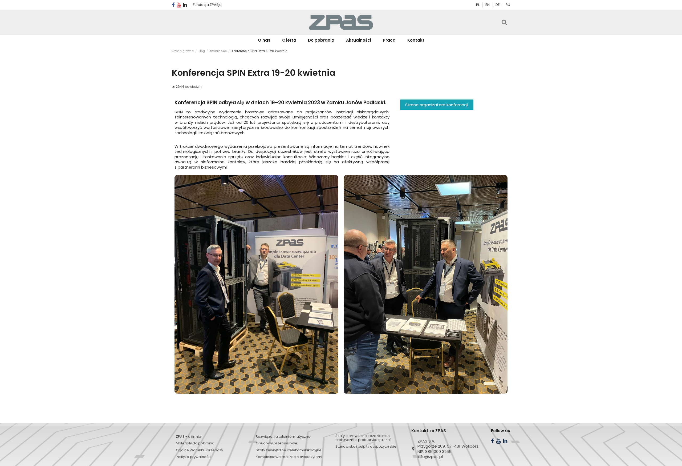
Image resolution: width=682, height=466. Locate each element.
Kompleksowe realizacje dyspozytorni (289, 457)
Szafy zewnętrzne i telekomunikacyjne (289, 450)
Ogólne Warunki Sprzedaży (199, 450)
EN (487, 4)
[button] (289, 40)
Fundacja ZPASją (207, 4)
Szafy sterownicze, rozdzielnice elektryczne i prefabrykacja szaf (363, 438)
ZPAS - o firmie (188, 437)
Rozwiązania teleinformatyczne (283, 437)
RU (508, 4)
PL (478, 4)
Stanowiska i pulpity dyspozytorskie (365, 446)
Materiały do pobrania (195, 443)
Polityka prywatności (193, 457)
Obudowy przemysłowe (276, 443)
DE (498, 4)
